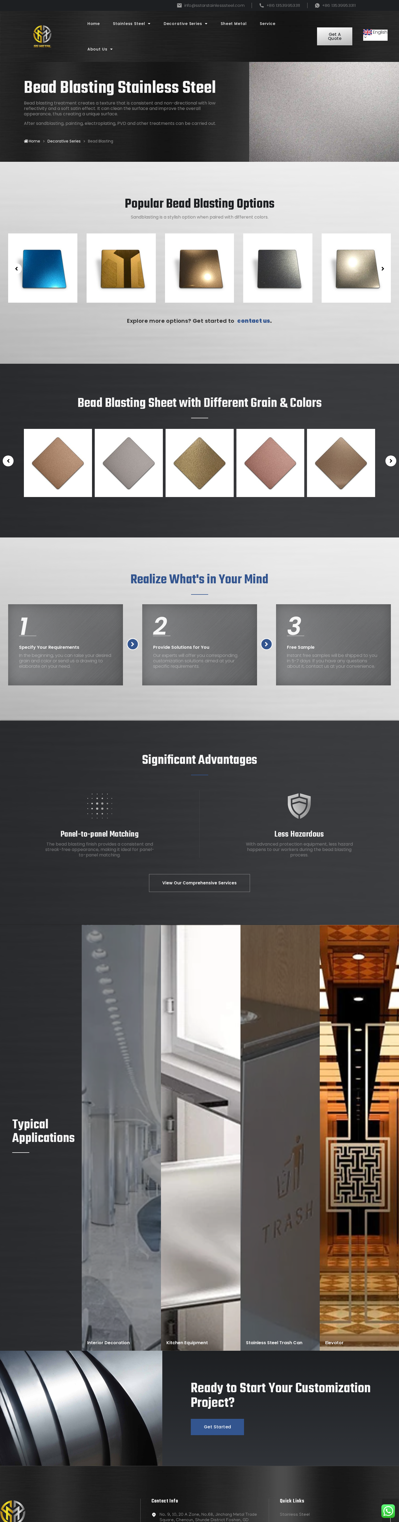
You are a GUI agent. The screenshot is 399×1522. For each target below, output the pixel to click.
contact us (253, 321)
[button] (16, 268)
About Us (97, 49)
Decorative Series (183, 23)
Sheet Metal (234, 23)
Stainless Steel (129, 23)
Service (268, 23)
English (380, 32)
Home (93, 23)
